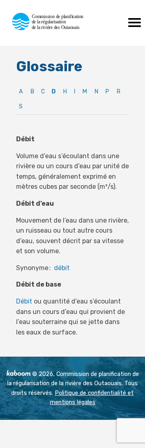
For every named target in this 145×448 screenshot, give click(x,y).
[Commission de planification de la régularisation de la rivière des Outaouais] (51, 28)
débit (62, 268)
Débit (24, 301)
